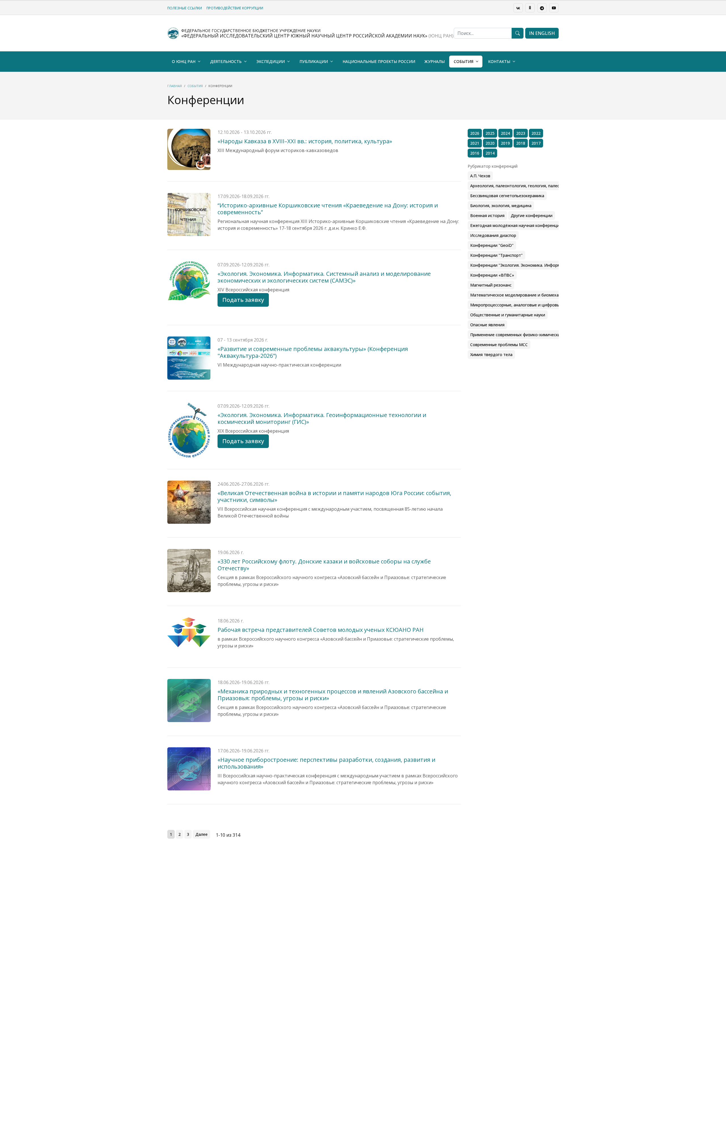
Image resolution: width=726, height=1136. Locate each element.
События (463, 61)
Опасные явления (487, 324)
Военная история (487, 215)
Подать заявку (243, 300)
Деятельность (226, 61)
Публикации (313, 61)
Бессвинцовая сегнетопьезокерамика (507, 195)
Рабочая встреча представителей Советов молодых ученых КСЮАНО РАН (321, 630)
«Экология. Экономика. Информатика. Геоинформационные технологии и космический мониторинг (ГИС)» (322, 418)
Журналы (434, 61)
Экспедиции (270, 61)
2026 (474, 133)
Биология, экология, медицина (500, 205)
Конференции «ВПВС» (492, 275)
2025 (490, 133)
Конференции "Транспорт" (496, 255)
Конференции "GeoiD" (492, 245)
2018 (520, 143)
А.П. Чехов (480, 175)
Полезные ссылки (184, 8)
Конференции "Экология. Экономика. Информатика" (521, 265)
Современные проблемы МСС (499, 344)
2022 (536, 133)
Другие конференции (531, 215)
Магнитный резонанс (491, 285)
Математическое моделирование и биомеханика (519, 295)
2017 (536, 143)
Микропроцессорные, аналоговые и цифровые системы (525, 305)
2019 (505, 143)
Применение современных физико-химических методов (525, 334)
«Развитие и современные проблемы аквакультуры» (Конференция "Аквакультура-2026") (313, 352)
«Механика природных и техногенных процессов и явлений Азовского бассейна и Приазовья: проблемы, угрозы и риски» (333, 694)
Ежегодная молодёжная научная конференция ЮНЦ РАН (526, 225)
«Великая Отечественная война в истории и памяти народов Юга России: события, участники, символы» (334, 496)
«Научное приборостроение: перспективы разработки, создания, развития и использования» (326, 763)
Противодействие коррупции (234, 8)
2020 (490, 143)
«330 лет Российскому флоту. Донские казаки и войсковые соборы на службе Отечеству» (324, 565)
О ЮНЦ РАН (183, 61)
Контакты (499, 61)
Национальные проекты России (379, 61)
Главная (174, 86)
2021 (474, 143)
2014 (490, 153)
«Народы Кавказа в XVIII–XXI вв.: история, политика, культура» (305, 141)
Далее (201, 834)
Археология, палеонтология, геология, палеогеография (525, 185)
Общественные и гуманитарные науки (507, 314)
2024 (505, 133)
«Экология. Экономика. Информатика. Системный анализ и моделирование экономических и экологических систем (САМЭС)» (324, 277)
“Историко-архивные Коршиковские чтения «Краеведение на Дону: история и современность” (328, 208)
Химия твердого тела (491, 354)
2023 (520, 133)
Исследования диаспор (493, 235)
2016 (474, 153)
